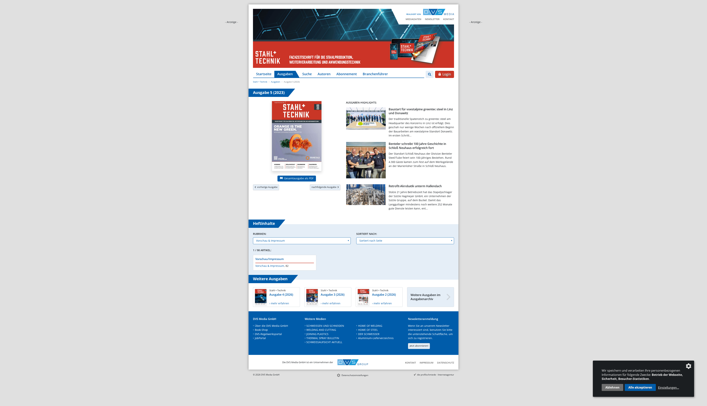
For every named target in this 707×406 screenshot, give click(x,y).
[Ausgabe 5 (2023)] (297, 137)
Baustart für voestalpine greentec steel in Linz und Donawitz (421, 111)
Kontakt (448, 19)
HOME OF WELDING (370, 325)
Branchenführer (375, 74)
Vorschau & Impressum (269, 266)
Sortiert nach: (366, 234)
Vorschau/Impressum (269, 259)
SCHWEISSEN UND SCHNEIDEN (325, 325)
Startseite (263, 74)
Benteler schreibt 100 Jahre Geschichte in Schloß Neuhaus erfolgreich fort (417, 146)
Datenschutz (445, 362)
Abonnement (346, 74)
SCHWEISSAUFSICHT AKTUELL (324, 342)
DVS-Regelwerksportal (268, 334)
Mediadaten (413, 19)
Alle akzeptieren (640, 387)
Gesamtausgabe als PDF (298, 178)
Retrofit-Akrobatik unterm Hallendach (415, 186)
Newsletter (432, 19)
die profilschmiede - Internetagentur (435, 374)
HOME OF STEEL (368, 330)
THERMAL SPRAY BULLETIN (322, 338)
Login (446, 74)
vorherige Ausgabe (266, 187)
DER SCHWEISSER (368, 334)
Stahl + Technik (260, 81)
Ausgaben (285, 74)
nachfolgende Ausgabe (324, 187)
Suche (307, 74)
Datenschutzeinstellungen (355, 375)
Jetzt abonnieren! (419, 345)
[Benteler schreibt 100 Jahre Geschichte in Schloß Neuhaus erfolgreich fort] (366, 161)
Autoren (324, 74)
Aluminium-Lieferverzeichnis (376, 338)
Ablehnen (612, 387)
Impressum (426, 362)
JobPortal (260, 338)
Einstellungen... (668, 388)
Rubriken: (259, 234)
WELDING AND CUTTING (321, 330)
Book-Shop (261, 330)
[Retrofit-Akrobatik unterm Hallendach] (366, 195)
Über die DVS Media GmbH (271, 325)
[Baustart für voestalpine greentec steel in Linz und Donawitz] (366, 119)
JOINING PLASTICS (317, 334)
